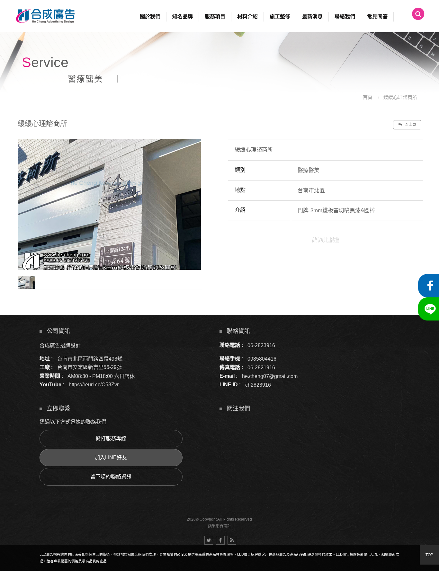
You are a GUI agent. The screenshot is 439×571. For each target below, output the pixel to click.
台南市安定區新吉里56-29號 (89, 367)
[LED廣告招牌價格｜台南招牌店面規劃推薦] (219, 48)
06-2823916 (261, 345)
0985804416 (261, 358)
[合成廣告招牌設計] (45, 16)
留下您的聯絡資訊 (110, 476)
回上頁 (410, 124)
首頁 (367, 97)
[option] (109, 204)
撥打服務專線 (110, 438)
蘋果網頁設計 (219, 526)
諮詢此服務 (325, 240)
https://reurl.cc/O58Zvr (94, 384)
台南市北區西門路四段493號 (89, 358)
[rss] (232, 540)
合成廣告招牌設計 (60, 345)
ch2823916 (258, 384)
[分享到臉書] (220, 540)
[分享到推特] (208, 540)
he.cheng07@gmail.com (270, 376)
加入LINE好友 (111, 457)
